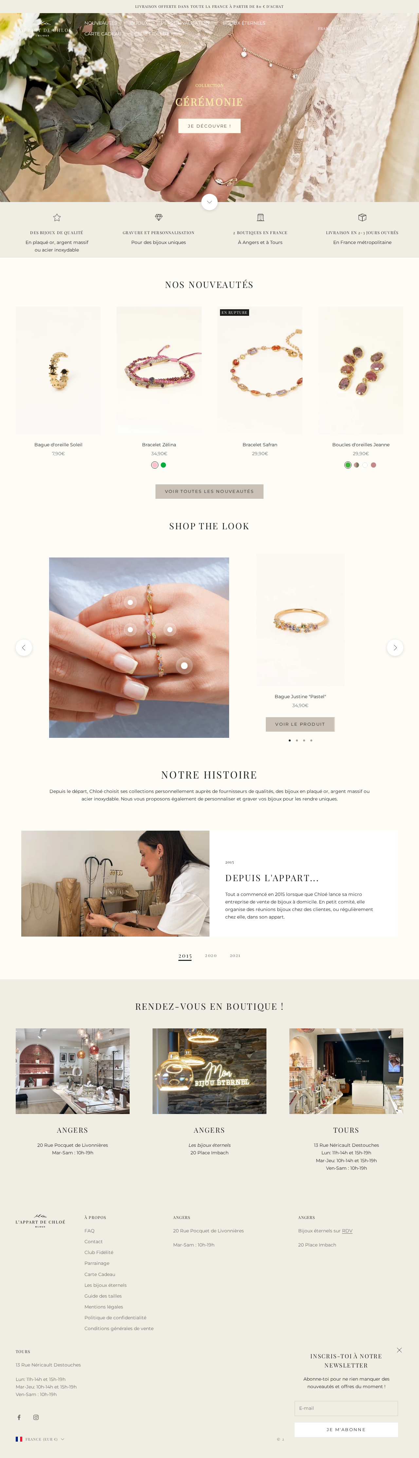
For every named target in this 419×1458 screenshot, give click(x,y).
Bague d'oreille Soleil (58, 445)
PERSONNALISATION (185, 23)
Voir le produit (300, 724)
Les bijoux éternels (105, 1285)
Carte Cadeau (99, 1274)
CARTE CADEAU (102, 34)
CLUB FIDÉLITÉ (152, 34)
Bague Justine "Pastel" (300, 696)
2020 (211, 955)
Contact (93, 1242)
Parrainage (96, 1263)
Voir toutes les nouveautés (209, 491)
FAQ (89, 1231)
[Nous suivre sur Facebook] (19, 1417)
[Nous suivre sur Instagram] (36, 1417)
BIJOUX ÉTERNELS (244, 23)
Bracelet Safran (260, 445)
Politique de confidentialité (115, 1318)
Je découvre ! (209, 126)
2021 (235, 955)
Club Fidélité (98, 1252)
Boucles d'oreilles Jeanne (361, 445)
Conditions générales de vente (119, 1328)
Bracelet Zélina (159, 445)
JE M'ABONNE (346, 1429)
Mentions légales (103, 1307)
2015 (185, 955)
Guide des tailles (103, 1296)
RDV (347, 1231)
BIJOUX (139, 23)
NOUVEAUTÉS (100, 23)
